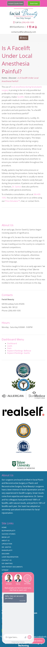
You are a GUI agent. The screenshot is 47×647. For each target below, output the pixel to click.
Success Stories (8, 534)
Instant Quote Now (15, 3)
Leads (9, 346)
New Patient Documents (12, 567)
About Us (6, 540)
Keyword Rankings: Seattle (18, 353)
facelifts (20, 97)
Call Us (24, 22)
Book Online (37, 641)
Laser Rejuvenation (10, 557)
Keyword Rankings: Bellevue (19, 350)
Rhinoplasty (7, 550)
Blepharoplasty (8, 530)
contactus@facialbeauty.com (23, 32)
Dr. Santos (16, 186)
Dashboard (12, 343)
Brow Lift (6, 537)
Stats (9, 348)
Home (4, 78)
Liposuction (7, 544)
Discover (12, 78)
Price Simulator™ (12, 201)
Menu (24, 38)
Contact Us (7, 560)
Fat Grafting (7, 563)
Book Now (34, 3)
